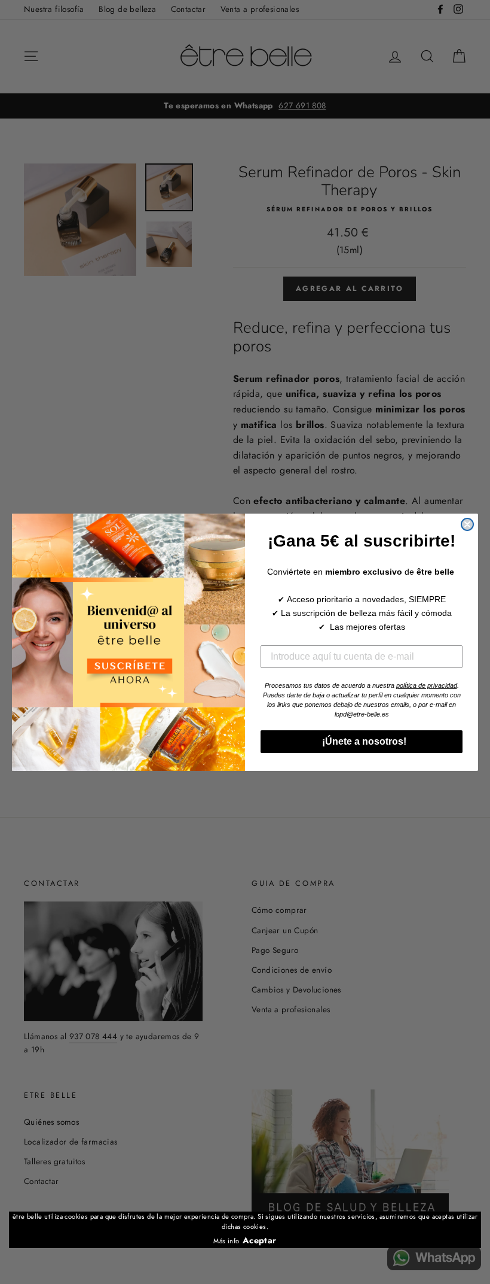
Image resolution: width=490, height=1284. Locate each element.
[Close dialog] (467, 524)
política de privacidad (426, 685)
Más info (226, 1241)
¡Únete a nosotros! (361, 741)
